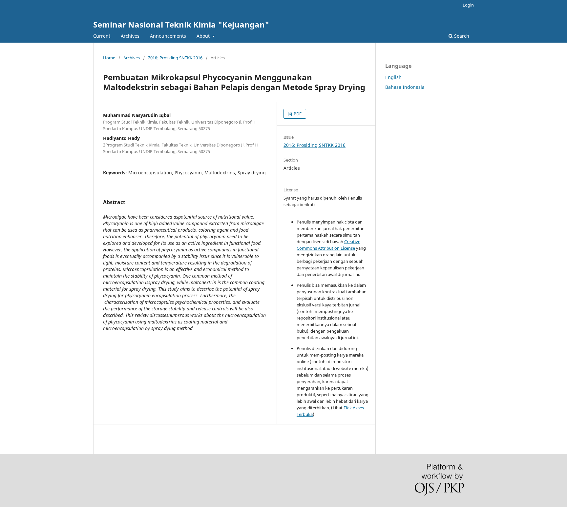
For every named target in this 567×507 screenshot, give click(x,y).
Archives (130, 36)
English (393, 77)
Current (101, 36)
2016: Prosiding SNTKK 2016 (175, 58)
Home (109, 58)
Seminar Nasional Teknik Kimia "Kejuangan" (181, 24)
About (204, 36)
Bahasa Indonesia (405, 87)
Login (468, 5)
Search (461, 36)
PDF (297, 114)
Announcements (168, 36)
